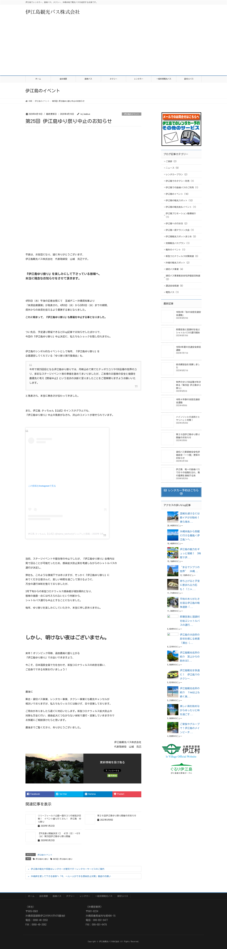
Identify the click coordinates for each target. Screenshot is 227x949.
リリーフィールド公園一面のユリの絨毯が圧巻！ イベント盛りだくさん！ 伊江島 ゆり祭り (59, 819)
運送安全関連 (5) (174, 286)
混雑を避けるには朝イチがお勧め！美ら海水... (190, 517)
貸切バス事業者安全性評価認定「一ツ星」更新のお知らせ (188, 455)
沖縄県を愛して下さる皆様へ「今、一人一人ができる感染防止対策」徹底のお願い (71, 876)
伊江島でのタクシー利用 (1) (180, 181)
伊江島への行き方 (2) (177, 223)
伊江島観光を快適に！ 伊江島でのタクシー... (190, 674)
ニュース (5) (172, 168)
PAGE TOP (222, 916)
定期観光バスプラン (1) (178, 243)
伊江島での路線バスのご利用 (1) (182, 187)
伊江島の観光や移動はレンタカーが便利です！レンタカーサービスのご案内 (67, 869)
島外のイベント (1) (175, 250)
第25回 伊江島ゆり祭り (62, 859)
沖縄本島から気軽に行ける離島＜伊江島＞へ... (190, 535)
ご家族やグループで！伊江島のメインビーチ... (190, 728)
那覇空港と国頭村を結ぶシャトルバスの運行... (190, 620)
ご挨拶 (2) (171, 161)
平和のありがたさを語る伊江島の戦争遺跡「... (190, 603)
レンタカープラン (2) (177, 174)
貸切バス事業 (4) (174, 269)
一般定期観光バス (103, 896)
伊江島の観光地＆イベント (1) (181, 207)
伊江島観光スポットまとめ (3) (181, 236)
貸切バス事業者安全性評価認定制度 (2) (183, 277)
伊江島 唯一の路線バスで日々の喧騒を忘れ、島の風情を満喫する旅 (188, 472)
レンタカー (85, 896)
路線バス (57, 896)
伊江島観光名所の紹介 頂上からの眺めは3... (190, 656)
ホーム (31, 896)
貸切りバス (122, 896)
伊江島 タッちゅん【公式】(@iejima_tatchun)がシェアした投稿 (59, 534)
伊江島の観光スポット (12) (179, 200)
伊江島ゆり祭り (42, 859)
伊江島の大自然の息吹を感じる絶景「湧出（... (190, 638)
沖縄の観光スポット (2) (178, 263)
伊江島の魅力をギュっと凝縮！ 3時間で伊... (190, 553)
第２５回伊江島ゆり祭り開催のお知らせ (116, 816)
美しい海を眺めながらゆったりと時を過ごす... (190, 710)
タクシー (70, 896)
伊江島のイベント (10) (177, 194)
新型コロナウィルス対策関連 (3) (182, 256)
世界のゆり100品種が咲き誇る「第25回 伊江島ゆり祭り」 (188, 385)
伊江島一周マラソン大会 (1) (180, 230)
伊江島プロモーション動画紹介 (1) (181, 215)
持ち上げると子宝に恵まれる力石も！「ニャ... (190, 585)
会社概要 (43, 896)
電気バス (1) (172, 292)
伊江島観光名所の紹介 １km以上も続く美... (190, 692)
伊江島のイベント (131, 114)
